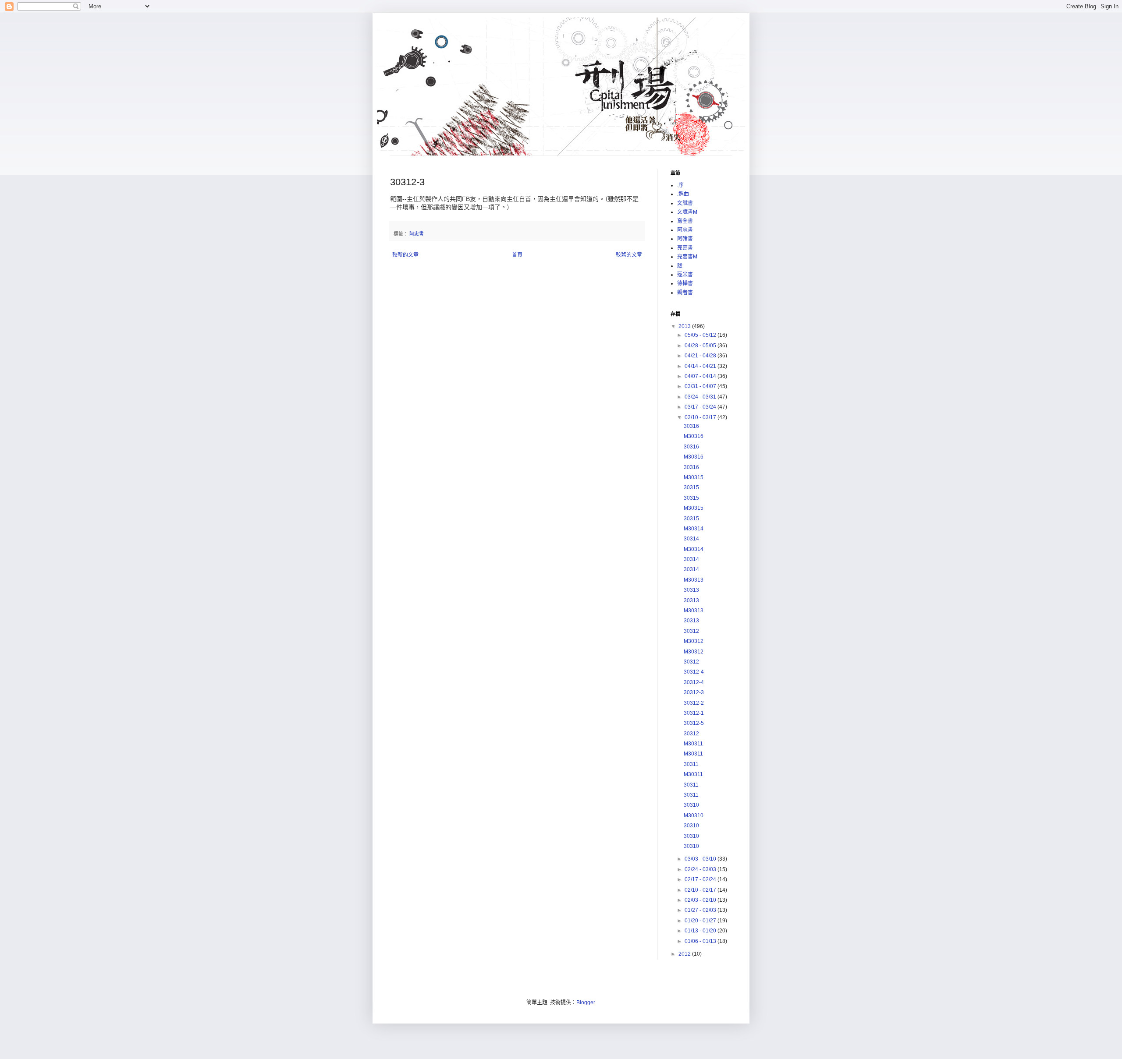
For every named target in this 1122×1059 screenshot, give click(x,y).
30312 (691, 631)
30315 (691, 487)
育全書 (685, 221)
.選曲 (683, 194)
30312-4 (694, 672)
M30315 (693, 477)
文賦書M (687, 212)
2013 (685, 326)
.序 (680, 185)
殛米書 (685, 275)
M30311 (693, 744)
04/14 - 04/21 (701, 366)
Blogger (585, 1002)
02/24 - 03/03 (701, 869)
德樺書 (685, 283)
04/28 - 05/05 (701, 345)
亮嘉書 (685, 248)
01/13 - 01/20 (701, 931)
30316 (691, 426)
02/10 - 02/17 (701, 890)
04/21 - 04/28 (701, 356)
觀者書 (685, 292)
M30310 (693, 815)
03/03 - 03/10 (701, 859)
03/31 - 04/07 (701, 386)
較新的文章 (405, 255)
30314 (691, 539)
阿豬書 (685, 239)
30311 (691, 764)
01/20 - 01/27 (701, 921)
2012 (685, 954)
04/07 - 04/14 (701, 376)
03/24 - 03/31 (701, 397)
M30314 (693, 529)
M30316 (693, 436)
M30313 (693, 580)
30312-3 (694, 692)
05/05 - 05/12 (701, 335)
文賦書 (685, 203)
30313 (691, 590)
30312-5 (694, 723)
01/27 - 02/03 (701, 910)
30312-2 (694, 703)
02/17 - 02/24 (701, 879)
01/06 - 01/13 (701, 941)
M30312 (693, 641)
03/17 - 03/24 (701, 407)
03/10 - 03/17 (701, 417)
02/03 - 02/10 (701, 900)
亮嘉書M (687, 257)
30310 (691, 805)
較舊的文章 (629, 255)
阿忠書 (416, 234)
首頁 (517, 255)
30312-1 (694, 713)
